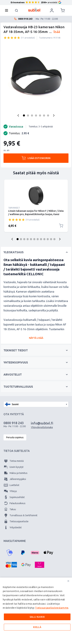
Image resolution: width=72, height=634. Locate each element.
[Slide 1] (17, 239)
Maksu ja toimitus (18, 473)
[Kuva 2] (28, 115)
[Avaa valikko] (8, 10)
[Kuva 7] (48, 115)
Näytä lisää (36, 338)
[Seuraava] (53, 115)
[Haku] (16, 10)
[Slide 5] (31, 239)
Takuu (13, 509)
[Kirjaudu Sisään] (51, 10)
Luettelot (14, 485)
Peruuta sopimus (15, 437)
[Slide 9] (44, 239)
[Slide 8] (41, 239)
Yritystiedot (16, 527)
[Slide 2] (21, 239)
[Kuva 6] (44, 115)
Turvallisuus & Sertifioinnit (23, 515)
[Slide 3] (24, 239)
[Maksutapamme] (10, 552)
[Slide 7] (37, 239)
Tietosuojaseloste (19, 521)
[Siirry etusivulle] (34, 10)
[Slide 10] (47, 239)
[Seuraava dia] (59, 239)
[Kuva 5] (40, 115)
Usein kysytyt (16, 467)
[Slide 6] (34, 239)
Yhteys (13, 491)
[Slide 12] (54, 239)
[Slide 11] (51, 239)
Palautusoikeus (17, 503)
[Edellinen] (18, 115)
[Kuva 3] (32, 115)
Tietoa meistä (17, 461)
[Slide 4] (27, 239)
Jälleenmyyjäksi (18, 479)
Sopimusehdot (17, 497)
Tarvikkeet (14, 208)
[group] (12, 37)
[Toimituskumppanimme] (8, 591)
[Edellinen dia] (12, 239)
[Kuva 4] (36, 115)
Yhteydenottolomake (42, 427)
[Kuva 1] (24, 115)
